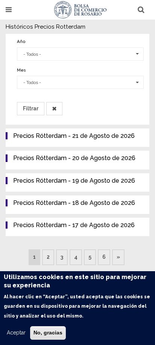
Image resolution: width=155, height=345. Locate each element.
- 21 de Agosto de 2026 (74, 135)
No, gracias (47, 333)
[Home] (80, 9)
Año (21, 41)
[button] (80, 54)
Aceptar (16, 333)
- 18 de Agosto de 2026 (74, 202)
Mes (21, 70)
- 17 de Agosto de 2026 (74, 225)
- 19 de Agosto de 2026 (74, 180)
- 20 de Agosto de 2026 (74, 158)
